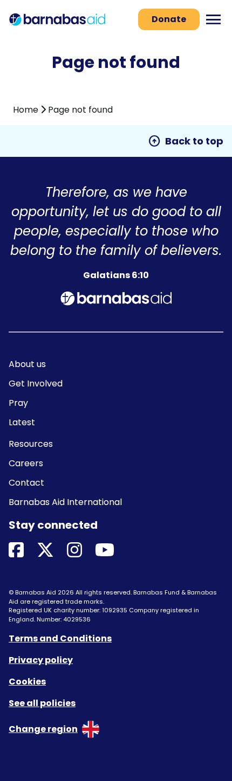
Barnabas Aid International (65, 502)
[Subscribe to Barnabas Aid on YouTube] (104, 550)
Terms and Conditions (60, 638)
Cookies (27, 681)
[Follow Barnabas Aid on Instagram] (74, 550)
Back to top (185, 141)
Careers (26, 463)
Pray (18, 403)
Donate (169, 19)
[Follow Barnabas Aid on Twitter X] (45, 550)
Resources (31, 444)
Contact (26, 482)
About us (27, 364)
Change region (43, 729)
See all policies (42, 703)
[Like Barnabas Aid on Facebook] (16, 550)
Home (25, 109)
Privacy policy (41, 660)
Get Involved (36, 383)
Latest (22, 422)
